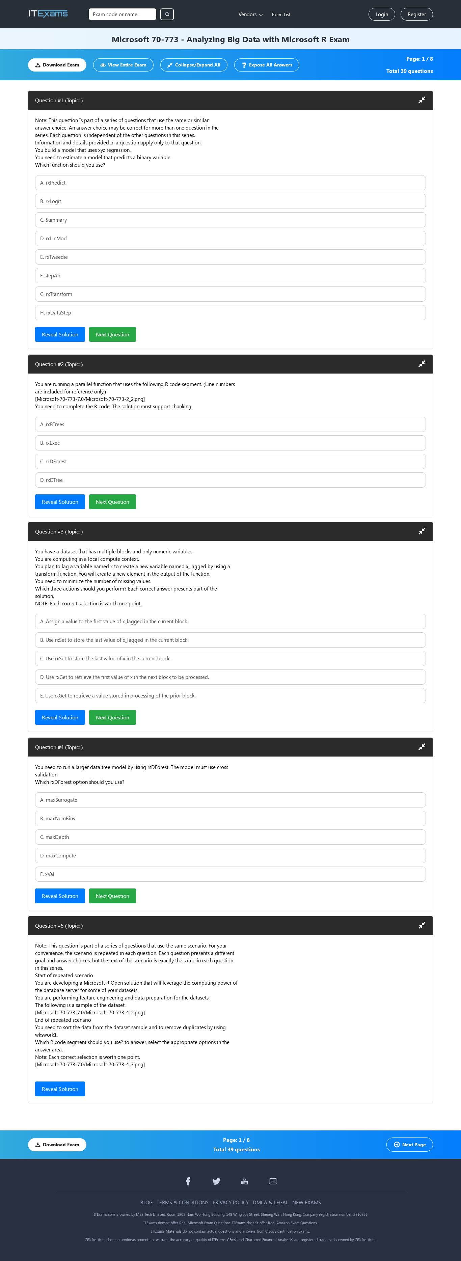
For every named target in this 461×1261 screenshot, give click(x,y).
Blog (146, 1202)
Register (417, 14)
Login (382, 14)
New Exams (306, 1202)
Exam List (281, 14)
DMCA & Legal (270, 1202)
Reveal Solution (60, 334)
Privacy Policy (231, 1202)
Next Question (112, 334)
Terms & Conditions (183, 1202)
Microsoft (130, 38)
